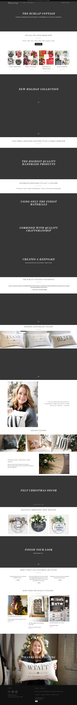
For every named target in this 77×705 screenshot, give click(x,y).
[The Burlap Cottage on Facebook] (9, 691)
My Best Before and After (57, 622)
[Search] (66, 3)
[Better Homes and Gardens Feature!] (38, 608)
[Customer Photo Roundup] (18, 605)
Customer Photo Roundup (15, 616)
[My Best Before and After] (59, 608)
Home (21, 2)
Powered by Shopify (38, 699)
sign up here (38, 44)
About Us (32, 2)
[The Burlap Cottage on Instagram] (16, 691)
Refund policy (55, 694)
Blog (28, 2)
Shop (24, 2)
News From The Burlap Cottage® (38, 590)
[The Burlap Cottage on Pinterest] (13, 691)
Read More (9, 622)
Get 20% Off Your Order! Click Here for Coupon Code (49, 691)
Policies (37, 694)
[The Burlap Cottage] (13, 3)
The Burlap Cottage (41, 697)
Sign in (63, 2)
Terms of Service (45, 694)
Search (37, 688)
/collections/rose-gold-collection (38, 491)
